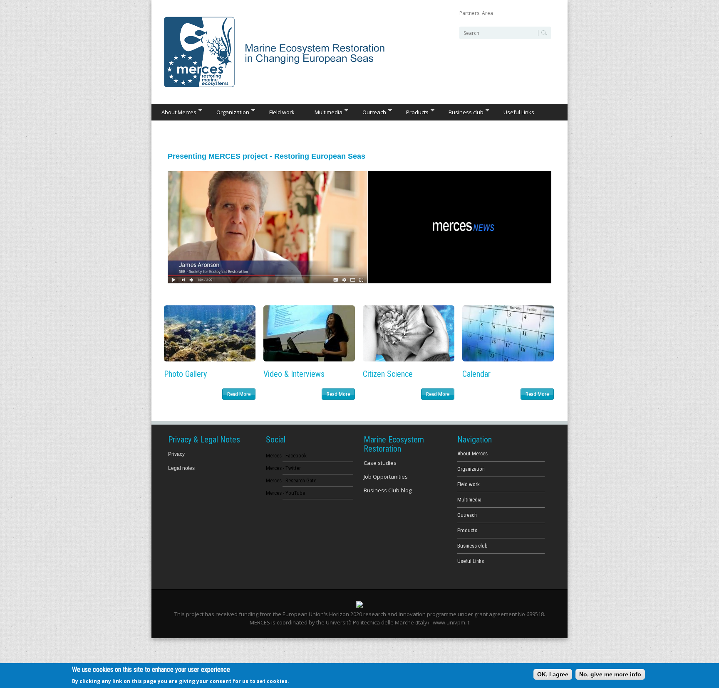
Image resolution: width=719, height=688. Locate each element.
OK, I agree (552, 674)
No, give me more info (610, 674)
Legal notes (181, 468)
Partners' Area (476, 13)
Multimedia (323, 112)
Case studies (380, 463)
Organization (227, 112)
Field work (282, 112)
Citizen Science (388, 374)
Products (412, 112)
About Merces (173, 112)
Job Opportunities (386, 476)
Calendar (476, 374)
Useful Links (518, 112)
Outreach (369, 112)
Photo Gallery (185, 374)
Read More (238, 394)
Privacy (176, 454)
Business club (461, 112)
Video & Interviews (294, 374)
